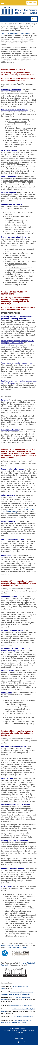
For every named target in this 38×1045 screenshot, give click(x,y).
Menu (2, 3)
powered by (15, 1042)
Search (34, 19)
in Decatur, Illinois (20, 1005)
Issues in (9, 945)
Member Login (31, 2)
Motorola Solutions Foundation (15, 947)
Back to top (18, 1038)
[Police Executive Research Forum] (19, 11)
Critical (3, 945)
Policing (16, 945)
